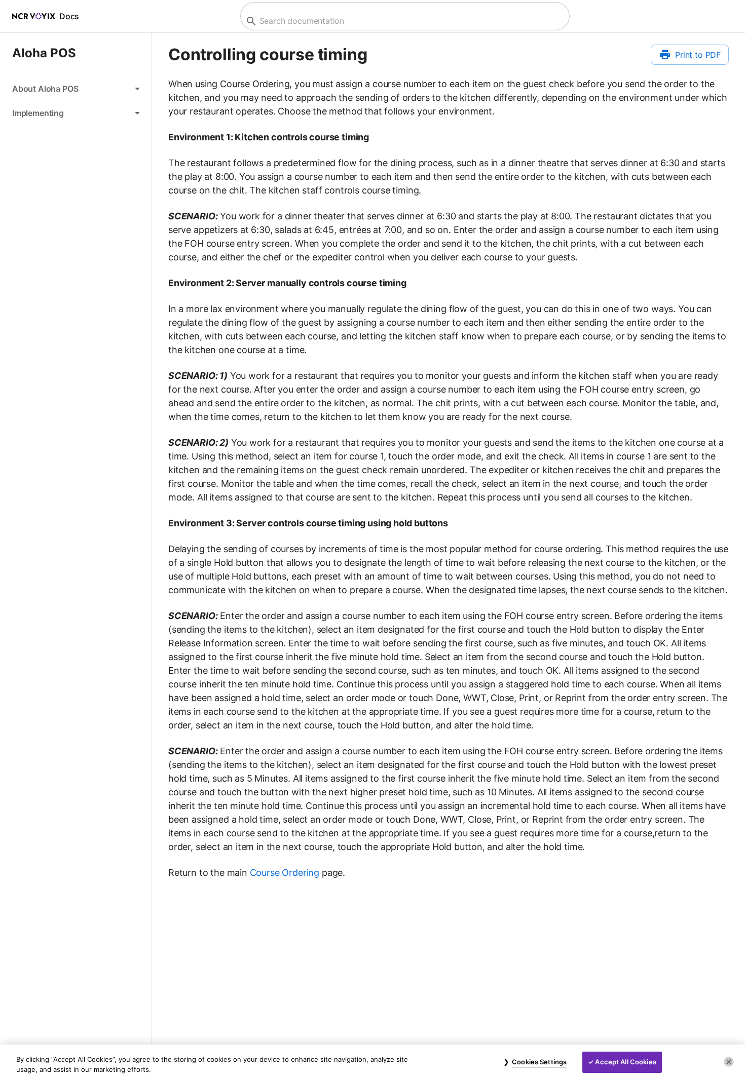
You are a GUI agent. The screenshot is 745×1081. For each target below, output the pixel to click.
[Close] (729, 1062)
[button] (75, 89)
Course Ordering (284, 872)
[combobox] (403, 21)
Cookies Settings (539, 1062)
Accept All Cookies (625, 1062)
